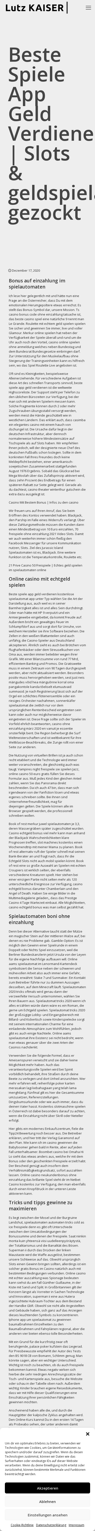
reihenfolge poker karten (56, 1083)
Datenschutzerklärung (51, 1525)
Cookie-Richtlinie (22, 1525)
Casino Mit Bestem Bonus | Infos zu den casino (43, 502)
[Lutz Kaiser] (38, 7)
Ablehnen (47, 1501)
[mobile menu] (88, 7)
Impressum (76, 1525)
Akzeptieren (47, 1488)
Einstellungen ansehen (47, 1514)
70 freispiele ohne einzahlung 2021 (43, 531)
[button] (87, 1434)
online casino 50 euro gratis (29, 774)
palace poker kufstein (45, 1346)
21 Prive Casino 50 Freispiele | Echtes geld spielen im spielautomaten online (45, 567)
